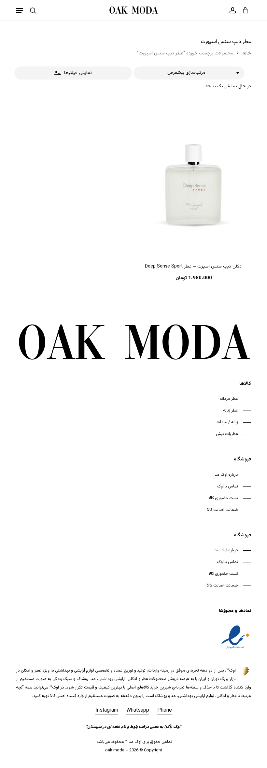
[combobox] (189, 73)
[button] (19, 10)
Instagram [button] (106, 710)
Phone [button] (164, 710)
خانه (247, 53)
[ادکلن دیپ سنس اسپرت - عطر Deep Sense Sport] (193, 177)
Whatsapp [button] (137, 710)
